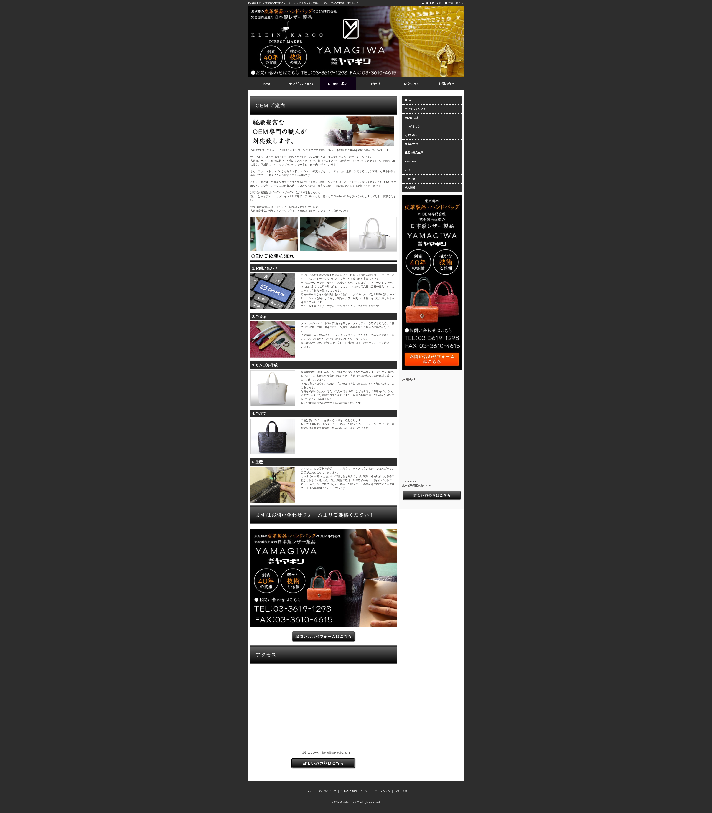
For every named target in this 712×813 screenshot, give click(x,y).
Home (265, 84)
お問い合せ (446, 84)
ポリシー (410, 170)
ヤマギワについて (301, 84)
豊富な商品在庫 (414, 152)
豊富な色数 (411, 143)
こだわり (374, 84)
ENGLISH (410, 161)
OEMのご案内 (338, 84)
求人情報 (410, 187)
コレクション (410, 84)
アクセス (410, 178)
